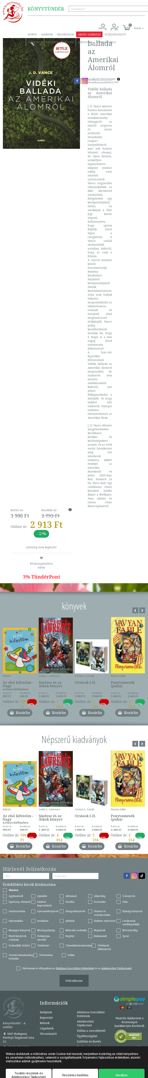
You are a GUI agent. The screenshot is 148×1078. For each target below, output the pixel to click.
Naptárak (99, 930)
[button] (134, 26)
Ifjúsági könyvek (132, 911)
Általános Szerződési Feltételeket (75, 968)
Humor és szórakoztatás (102, 913)
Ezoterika (99, 901)
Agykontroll (16, 896)
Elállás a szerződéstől (91, 1030)
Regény (70, 936)
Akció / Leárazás (89, 34)
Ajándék (47, 34)
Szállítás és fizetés (60, 42)
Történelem (46, 955)
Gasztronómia (17, 911)
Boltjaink (46, 1012)
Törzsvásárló (106, 42)
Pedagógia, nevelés (43, 937)
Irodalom (42, 920)
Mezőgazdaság (46, 930)
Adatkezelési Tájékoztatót (116, 968)
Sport (125, 936)
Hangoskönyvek (75, 911)
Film (125, 901)
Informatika (16, 920)
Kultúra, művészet (104, 920)
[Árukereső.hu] (128, 1037)
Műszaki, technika (76, 930)
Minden (13, 890)
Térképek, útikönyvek (104, 947)
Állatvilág (99, 896)
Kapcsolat (85, 42)
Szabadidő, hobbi (19, 945)
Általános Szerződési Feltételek (91, 1014)
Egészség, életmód (19, 901)
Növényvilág (130, 930)
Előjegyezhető (115, 34)
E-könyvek (128, 896)
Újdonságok (65, 34)
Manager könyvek (19, 930)
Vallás (71, 955)
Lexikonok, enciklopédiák (130, 922)
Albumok (71, 896)
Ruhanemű (100, 936)
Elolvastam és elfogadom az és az (77, 968)
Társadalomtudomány (79, 945)
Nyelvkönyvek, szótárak (18, 937)
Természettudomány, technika (21, 956)
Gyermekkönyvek (47, 911)
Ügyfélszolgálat (87, 1036)
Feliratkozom (74, 980)
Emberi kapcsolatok (44, 903)
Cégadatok (47, 1028)
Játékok (70, 920)
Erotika (70, 901)
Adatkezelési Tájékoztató (85, 1023)
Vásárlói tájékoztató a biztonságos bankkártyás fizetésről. (129, 1022)
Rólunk (45, 1023)
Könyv (32, 34)
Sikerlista (35, 42)
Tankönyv (43, 945)
